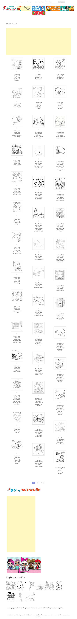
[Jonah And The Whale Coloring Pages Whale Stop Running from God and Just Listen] (17, 384)
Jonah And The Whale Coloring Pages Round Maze (60, 317)
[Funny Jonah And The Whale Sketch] (17, 93)
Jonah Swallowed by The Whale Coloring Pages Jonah (38, 463)
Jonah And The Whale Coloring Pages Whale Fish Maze (38, 371)
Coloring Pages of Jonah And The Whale (38, 77)
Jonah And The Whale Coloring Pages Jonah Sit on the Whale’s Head (38, 227)
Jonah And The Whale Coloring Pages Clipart (17, 162)
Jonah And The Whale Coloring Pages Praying (38, 313)
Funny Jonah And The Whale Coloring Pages (60, 105)
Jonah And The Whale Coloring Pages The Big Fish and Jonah (60, 347)
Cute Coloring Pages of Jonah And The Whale (60, 77)
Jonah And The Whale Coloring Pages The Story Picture (17, 368)
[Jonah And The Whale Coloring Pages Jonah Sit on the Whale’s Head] (38, 212)
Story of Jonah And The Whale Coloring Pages (60, 470)
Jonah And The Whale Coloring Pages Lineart (38, 285)
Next (42, 483)
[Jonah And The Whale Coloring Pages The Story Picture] (17, 355)
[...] (11, 586)
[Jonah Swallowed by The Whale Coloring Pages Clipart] (60, 427)
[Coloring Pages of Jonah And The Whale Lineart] (17, 63)
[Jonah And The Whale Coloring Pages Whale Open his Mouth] (60, 363)
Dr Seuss (29, 2)
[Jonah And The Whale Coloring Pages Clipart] (17, 149)
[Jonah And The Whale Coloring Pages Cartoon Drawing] (17, 119)
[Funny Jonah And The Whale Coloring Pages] (60, 91)
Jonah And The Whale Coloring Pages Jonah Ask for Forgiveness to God (60, 166)
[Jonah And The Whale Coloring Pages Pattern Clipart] (17, 295)
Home (15, 2)
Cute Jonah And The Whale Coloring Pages (38, 105)
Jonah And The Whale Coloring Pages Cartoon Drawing (17, 133)
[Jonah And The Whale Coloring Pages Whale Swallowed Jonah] (38, 387)
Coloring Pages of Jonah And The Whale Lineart (16, 77)
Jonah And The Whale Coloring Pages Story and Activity (17, 339)
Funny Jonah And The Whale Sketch (17, 105)
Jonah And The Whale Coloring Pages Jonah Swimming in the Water (60, 258)
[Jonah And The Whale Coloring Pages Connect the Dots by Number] (38, 150)
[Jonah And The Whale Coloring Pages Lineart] (38, 272)
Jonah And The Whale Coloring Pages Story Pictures (38, 342)
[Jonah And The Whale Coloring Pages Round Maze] (60, 303)
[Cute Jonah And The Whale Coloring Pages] (38, 91)
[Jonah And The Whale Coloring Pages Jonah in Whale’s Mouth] (38, 181)
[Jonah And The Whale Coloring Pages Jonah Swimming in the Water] (60, 243)
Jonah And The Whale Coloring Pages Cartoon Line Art (38, 135)
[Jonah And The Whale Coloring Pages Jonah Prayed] (17, 207)
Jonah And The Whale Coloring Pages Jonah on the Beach (60, 197)
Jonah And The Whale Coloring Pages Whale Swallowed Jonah (38, 401)
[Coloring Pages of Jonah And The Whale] (38, 63)
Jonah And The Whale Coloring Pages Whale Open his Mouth (60, 378)
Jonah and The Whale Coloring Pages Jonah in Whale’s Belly (17, 459)
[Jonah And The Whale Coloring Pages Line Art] (38, 243)
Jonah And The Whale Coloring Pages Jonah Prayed (17, 221)
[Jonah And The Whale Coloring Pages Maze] (60, 274)
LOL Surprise (39, 2)
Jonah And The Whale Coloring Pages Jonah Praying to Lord (60, 227)
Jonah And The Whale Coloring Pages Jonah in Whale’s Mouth (38, 196)
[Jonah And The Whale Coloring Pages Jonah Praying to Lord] (60, 212)
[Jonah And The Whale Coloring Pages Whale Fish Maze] (38, 357)
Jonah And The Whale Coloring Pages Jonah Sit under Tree (16, 250)
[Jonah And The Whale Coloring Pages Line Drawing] (17, 266)
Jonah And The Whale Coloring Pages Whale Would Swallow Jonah (60, 410)
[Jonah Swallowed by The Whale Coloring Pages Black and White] (38, 418)
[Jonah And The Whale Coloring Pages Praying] (38, 300)
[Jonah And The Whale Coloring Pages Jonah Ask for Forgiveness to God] (60, 150)
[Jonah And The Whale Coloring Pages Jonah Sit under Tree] (17, 236)
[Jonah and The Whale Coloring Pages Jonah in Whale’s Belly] (17, 445)
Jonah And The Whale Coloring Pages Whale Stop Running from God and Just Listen (16, 399)
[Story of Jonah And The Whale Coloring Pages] (60, 456)
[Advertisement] (38, 41)
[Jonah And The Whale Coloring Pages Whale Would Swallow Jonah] (60, 394)
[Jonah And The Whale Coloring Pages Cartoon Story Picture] (60, 121)
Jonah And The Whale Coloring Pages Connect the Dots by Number (38, 165)
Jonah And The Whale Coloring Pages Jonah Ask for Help (17, 191)
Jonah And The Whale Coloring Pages (16, 430)
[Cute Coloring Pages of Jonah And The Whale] (60, 63)
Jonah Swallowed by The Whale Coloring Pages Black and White (38, 432)
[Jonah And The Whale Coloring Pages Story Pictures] (38, 328)
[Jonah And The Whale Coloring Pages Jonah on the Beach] (60, 183)
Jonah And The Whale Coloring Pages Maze (60, 288)
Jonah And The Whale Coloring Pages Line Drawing (16, 280)
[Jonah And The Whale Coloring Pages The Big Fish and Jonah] (60, 332)
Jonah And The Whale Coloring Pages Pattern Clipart (16, 309)
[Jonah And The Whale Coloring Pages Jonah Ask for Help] (17, 177)
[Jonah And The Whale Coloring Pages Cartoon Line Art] (38, 121)
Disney (22, 2)
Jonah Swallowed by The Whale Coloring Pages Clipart (60, 441)
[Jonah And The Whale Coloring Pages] (17, 417)
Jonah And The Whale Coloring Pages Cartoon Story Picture (60, 135)
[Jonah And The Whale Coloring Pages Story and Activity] (17, 325)
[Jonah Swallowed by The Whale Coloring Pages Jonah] (38, 449)
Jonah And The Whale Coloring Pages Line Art (38, 257)
